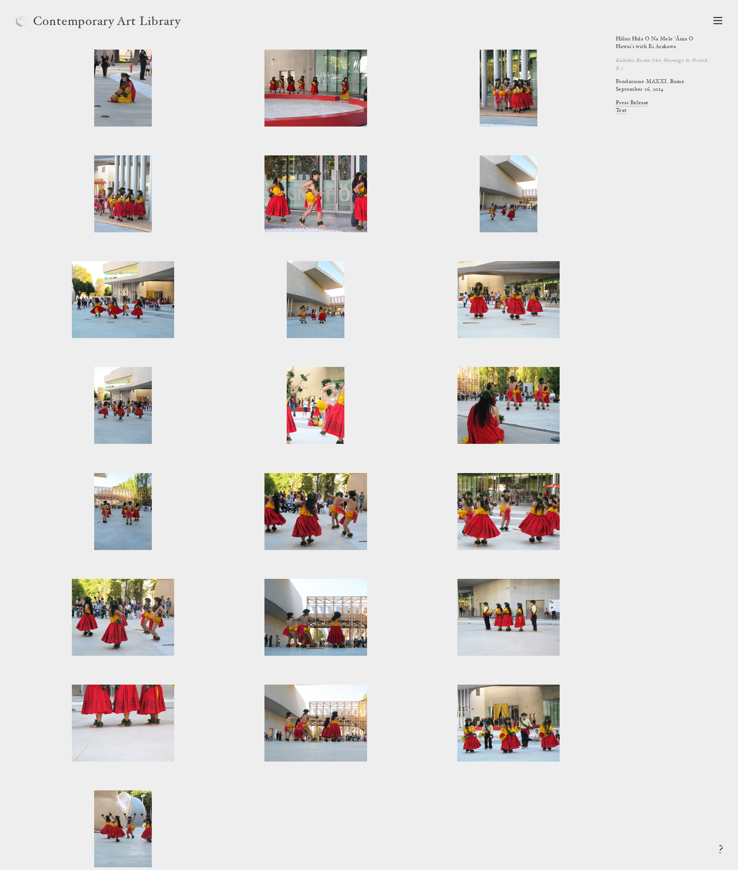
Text (621, 110)
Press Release (632, 103)
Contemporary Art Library (107, 22)
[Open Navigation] (718, 20)
